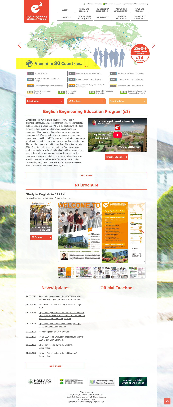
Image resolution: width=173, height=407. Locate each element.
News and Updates (139, 10)
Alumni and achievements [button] (120, 10)
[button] (153, 45)
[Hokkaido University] (40, 381)
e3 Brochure (75, 101)
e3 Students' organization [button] (102, 10)
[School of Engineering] (71, 381)
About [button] (65, 10)
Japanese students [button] (121, 17)
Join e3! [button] (65, 17)
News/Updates (117, 101)
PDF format (37, 237)
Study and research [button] (84, 10)
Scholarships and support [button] (84, 17)
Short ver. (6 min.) (114, 157)
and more (87, 175)
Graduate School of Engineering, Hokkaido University (126, 4)
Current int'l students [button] (139, 17)
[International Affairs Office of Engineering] (133, 381)
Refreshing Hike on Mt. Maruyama (54, 332)
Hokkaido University (94, 4)
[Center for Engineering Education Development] (102, 381)
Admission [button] (102, 17)
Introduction (33, 101)
